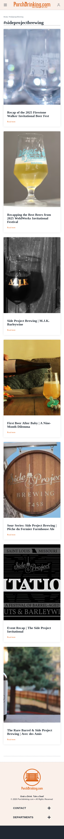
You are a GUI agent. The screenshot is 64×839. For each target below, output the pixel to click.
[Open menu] (5, 4)
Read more (11, 121)
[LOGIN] (58, 5)
